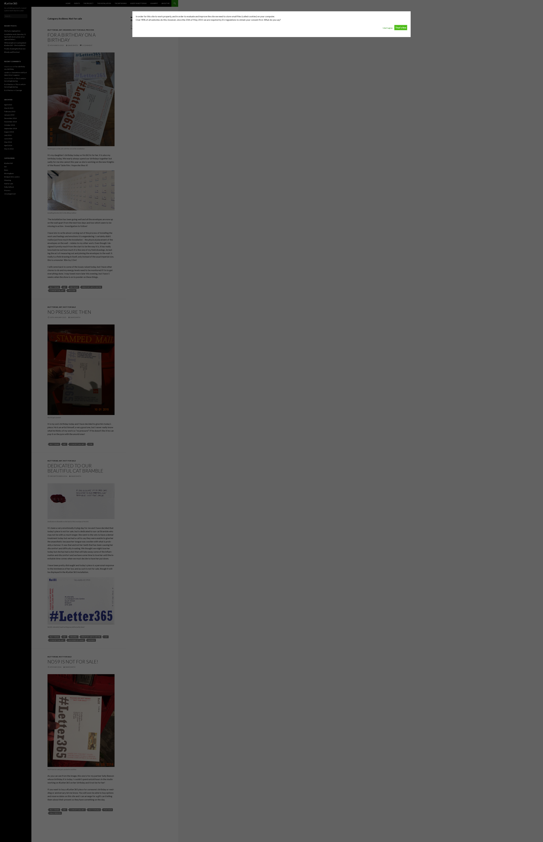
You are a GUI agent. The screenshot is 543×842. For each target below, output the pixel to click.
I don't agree (388, 28)
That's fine (400, 27)
